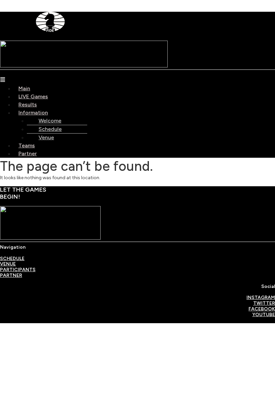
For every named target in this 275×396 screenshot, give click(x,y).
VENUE (8, 264)
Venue (46, 137)
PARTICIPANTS (18, 270)
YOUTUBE (263, 314)
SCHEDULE (12, 258)
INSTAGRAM (260, 297)
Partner (27, 153)
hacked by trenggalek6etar (31, 3)
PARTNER (11, 275)
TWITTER (264, 303)
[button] (137, 81)
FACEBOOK (262, 309)
